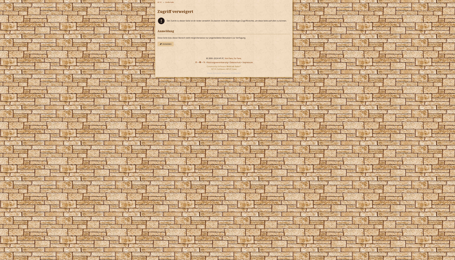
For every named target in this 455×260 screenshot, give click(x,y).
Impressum (248, 62)
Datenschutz (235, 62)
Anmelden (166, 44)
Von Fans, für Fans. (233, 58)
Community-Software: (224, 66)
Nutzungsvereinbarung (217, 62)
